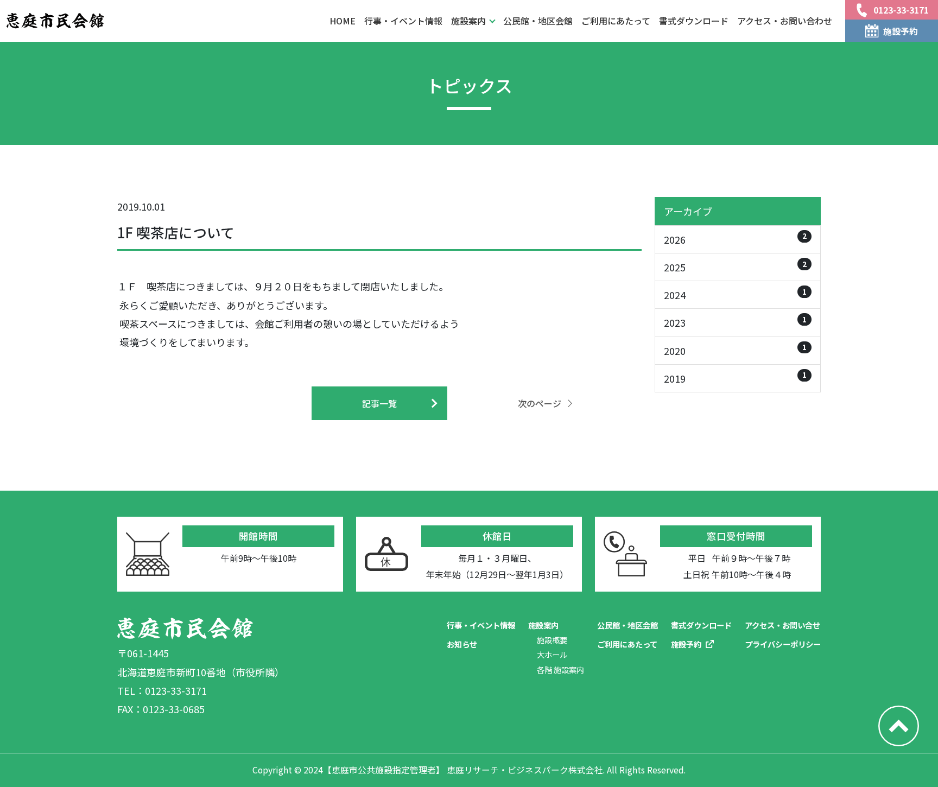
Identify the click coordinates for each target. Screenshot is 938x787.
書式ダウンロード (693, 20)
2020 (735, 349)
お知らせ (462, 644)
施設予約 (686, 644)
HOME (342, 20)
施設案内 (543, 625)
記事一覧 (379, 403)
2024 (735, 294)
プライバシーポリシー (783, 644)
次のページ (539, 403)
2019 (735, 377)
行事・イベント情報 (403, 20)
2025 (735, 266)
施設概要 (552, 639)
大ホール (552, 654)
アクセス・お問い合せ (782, 625)
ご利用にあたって (615, 20)
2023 (735, 321)
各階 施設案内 (560, 669)
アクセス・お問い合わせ (784, 20)
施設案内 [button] (468, 20)
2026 (735, 238)
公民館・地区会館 (538, 20)
